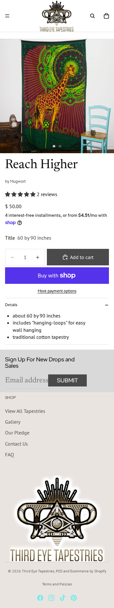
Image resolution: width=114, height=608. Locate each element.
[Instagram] (51, 598)
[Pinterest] (74, 598)
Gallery (12, 422)
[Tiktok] (62, 598)
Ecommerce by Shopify (88, 571)
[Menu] (7, 16)
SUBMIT (67, 380)
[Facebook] (40, 598)
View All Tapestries (25, 410)
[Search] (92, 16)
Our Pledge (17, 432)
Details (11, 304)
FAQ (9, 454)
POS (59, 571)
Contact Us (16, 444)
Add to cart (81, 257)
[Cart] (106, 16)
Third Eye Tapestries (38, 571)
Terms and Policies (57, 584)
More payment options (57, 291)
